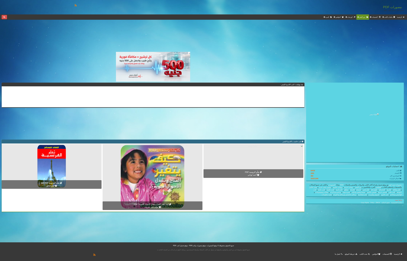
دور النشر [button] (362, 17)
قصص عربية (382, 192)
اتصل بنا (338, 254)
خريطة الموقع (350, 254)
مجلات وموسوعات (322, 192)
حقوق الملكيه (385, 202)
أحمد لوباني (252, 175)
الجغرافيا (381, 190)
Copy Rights (365, 202)
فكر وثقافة (396, 190)
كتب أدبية (339, 190)
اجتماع (358, 190)
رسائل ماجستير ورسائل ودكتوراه (345, 194)
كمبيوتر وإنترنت (374, 194)
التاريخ (389, 190)
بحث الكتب (364, 254)
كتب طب (392, 192)
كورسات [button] (350, 17)
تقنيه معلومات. (326, 194)
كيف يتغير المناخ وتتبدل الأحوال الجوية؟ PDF (151, 204)
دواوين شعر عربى (325, 187)
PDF (342, 185)
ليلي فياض (50, 186)
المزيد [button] (327, 17)
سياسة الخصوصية (396, 202)
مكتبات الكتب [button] (388, 17)
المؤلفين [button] (338, 17)
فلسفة (352, 190)
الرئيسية (400, 17)
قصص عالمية (372, 192)
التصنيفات (386, 254)
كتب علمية (330, 190)
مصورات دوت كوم (395, 185)
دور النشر (358, 187)
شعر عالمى (313, 187)
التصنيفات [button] (375, 17)
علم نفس (366, 190)
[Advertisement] (153, 37)
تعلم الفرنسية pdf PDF (50, 183)
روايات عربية (349, 187)
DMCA (378, 202)
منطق (346, 190)
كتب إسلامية (362, 194)
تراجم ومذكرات (335, 192)
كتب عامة (321, 190)
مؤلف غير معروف (151, 207)
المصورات (331, 185)
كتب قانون (385, 194)
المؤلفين (378, 187)
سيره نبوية (346, 192)
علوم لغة (374, 190)
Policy (372, 202)
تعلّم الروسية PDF (252, 172)
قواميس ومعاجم (396, 194)
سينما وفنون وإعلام (358, 192)
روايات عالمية (337, 187)
